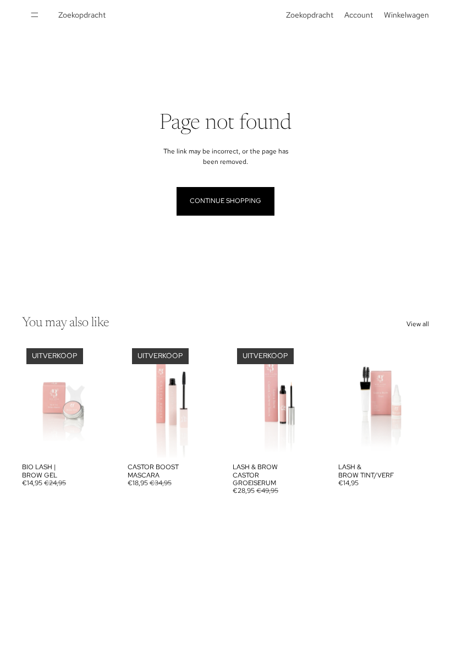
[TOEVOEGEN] (96, 441)
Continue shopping (225, 200)
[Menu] (34, 15)
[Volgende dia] (101, 401)
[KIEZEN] (412, 441)
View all (417, 324)
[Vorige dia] (34, 401)
